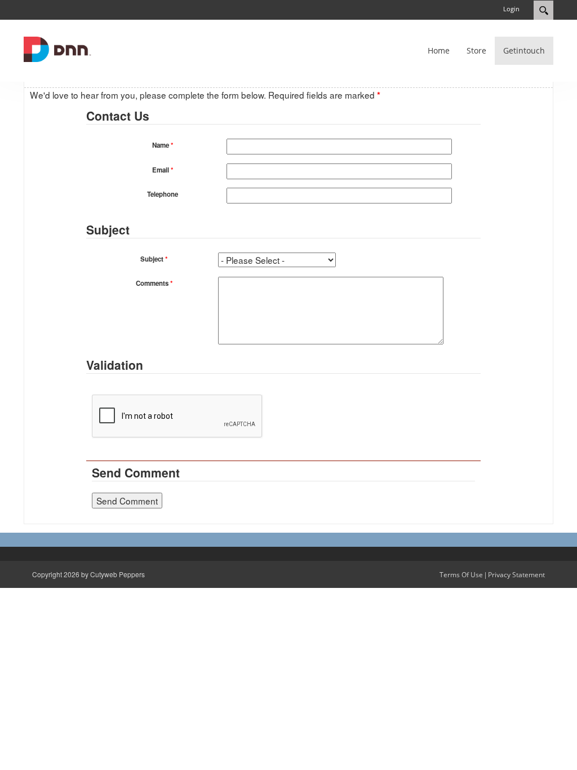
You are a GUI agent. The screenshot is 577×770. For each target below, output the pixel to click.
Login (511, 9)
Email (162, 170)
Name (162, 145)
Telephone (162, 194)
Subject (153, 259)
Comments (154, 283)
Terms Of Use (461, 574)
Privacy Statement (516, 574)
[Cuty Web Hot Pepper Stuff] (57, 48)
